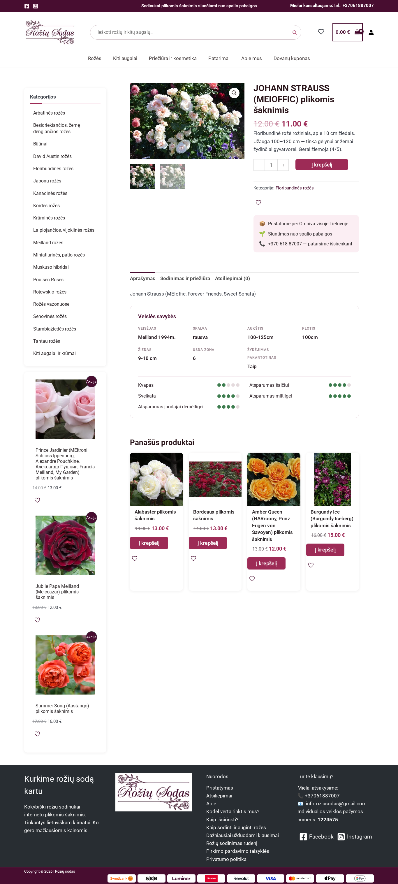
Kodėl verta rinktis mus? (232, 811)
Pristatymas (219, 788)
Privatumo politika (226, 859)
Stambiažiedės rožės (54, 329)
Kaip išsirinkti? (222, 820)
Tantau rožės (46, 341)
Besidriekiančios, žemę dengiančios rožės (56, 128)
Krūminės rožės (49, 218)
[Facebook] (26, 6)
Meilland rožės (48, 242)
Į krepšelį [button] (149, 542)
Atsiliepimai (219, 796)
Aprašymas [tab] (142, 278)
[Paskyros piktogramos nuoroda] (371, 32)
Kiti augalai (125, 58)
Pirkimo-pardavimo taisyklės (237, 851)
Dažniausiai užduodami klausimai (242, 835)
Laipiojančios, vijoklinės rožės (63, 230)
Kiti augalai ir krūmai (54, 353)
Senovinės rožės (50, 316)
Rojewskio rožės (49, 292)
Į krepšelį (321, 164)
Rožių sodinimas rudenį (231, 843)
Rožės (94, 58)
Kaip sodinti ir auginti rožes (236, 827)
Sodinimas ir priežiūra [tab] (185, 278)
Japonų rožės (47, 181)
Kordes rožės (46, 205)
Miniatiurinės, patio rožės (59, 255)
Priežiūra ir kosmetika (173, 58)
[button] (234, 93)
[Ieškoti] (295, 32)
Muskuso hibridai (51, 267)
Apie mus (251, 58)
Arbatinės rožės (49, 113)
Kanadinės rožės (50, 193)
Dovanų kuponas (292, 58)
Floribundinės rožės (53, 168)
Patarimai (219, 58)
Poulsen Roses (48, 279)
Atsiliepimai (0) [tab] (232, 278)
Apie (211, 803)
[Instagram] (35, 6)
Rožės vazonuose (51, 304)
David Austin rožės (52, 156)
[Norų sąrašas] (321, 31)
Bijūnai (40, 144)
